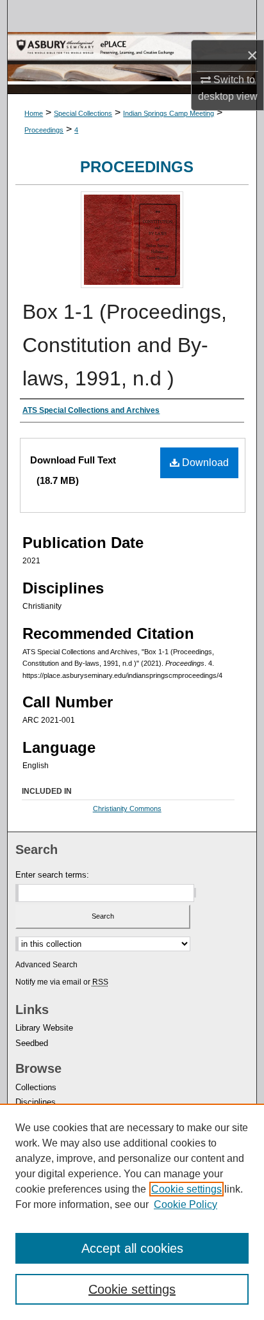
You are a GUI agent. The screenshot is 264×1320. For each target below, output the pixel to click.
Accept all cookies (132, 1248)
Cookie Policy (185, 1204)
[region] (132, 1212)
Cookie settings (186, 1189)
